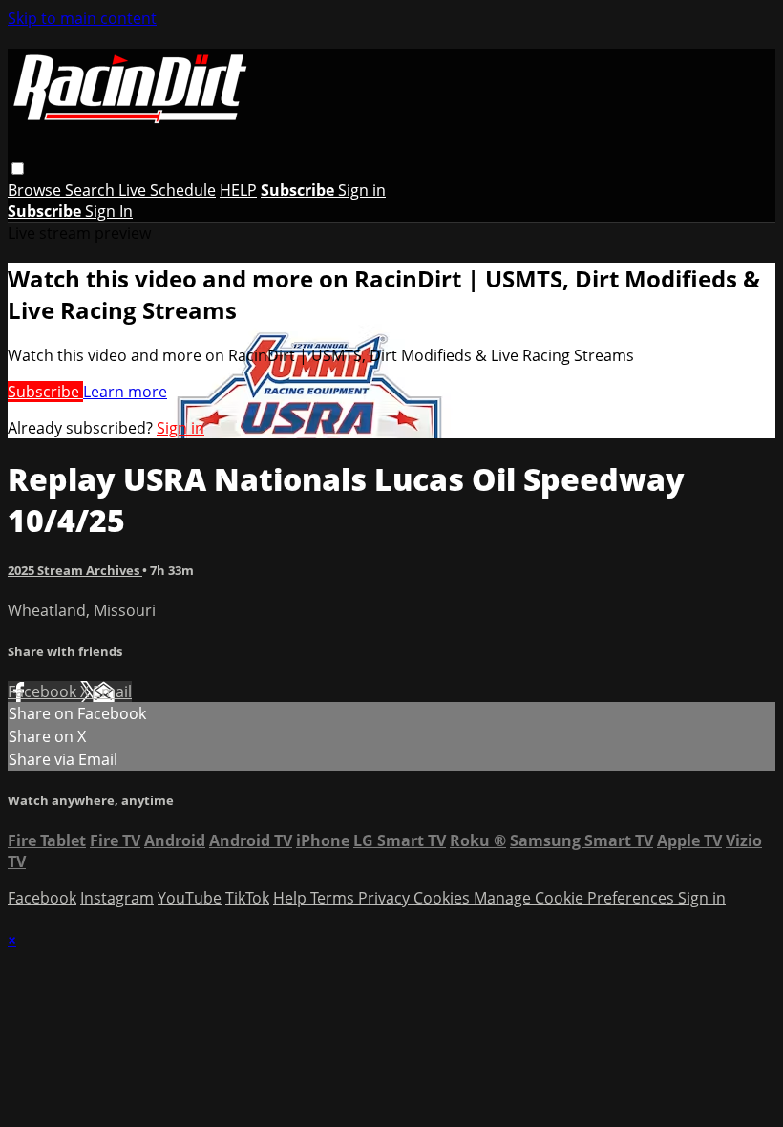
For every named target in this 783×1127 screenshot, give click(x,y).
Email (112, 691)
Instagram (117, 897)
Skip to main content (82, 18)
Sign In (109, 211)
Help (291, 897)
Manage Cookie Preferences (576, 897)
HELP (238, 190)
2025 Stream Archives (75, 570)
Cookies (443, 897)
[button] (17, 168)
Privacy (385, 897)
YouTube (190, 897)
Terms (334, 897)
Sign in (362, 190)
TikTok (247, 897)
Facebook (44, 691)
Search (91, 190)
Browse (36, 190)
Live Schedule (167, 190)
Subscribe (45, 391)
